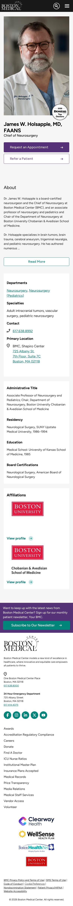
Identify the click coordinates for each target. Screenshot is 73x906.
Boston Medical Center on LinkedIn (25, 715)
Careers (9, 740)
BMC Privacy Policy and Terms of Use (24, 880)
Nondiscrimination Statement (20, 887)
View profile (16, 538)
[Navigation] (67, 6)
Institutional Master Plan (20, 765)
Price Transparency (16, 783)
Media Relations (14, 789)
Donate (8, 746)
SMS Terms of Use (56, 880)
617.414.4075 (11, 705)
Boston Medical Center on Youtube (43, 715)
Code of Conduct (13, 884)
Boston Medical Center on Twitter (34, 715)
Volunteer (10, 807)
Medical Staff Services (19, 795)
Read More (36, 261)
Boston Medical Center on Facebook (7, 715)
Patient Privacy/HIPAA (50, 887)
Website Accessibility (15, 891)
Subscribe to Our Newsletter (33, 625)
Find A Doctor (13, 752)
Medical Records (15, 777)
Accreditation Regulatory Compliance (29, 734)
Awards (9, 728)
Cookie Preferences (35, 883)
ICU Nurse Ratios (15, 759)
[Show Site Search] (56, 6)
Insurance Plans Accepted (21, 771)
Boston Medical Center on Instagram (16, 715)
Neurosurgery (17, 290)
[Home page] (21, 650)
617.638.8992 (23, 331)
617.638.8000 (11, 685)
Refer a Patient (21, 159)
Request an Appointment (29, 147)
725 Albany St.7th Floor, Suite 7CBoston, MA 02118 (27, 356)
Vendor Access (14, 801)
